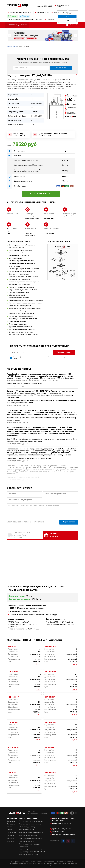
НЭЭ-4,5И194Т (14, 747)
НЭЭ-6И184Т (49, 747)
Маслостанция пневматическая (30, 824)
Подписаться (61, 67)
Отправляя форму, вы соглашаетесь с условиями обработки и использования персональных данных (42, 358)
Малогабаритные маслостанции (30, 838)
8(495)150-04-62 (43, 12)
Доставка (10, 841)
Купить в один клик (41, 194)
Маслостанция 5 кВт (26, 841)
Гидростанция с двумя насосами (31, 821)
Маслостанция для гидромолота (31, 832)
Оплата (9, 827)
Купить (38, 664)
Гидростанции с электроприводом (31, 849)
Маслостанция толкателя (28, 854)
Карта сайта (11, 832)
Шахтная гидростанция (27, 827)
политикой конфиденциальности (47, 865)
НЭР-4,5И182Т (13, 646)
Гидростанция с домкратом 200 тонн (32, 851)
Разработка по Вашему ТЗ (19, 134)
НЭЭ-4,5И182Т (50, 646)
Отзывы (9, 830)
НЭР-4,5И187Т (13, 773)
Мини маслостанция (26, 830)
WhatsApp (13, 16)
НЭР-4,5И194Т (13, 697)
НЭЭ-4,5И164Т (50, 722)
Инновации (11, 824)
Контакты (10, 835)
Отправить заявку (64, 352)
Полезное (10, 838)
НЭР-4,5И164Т (50, 672)
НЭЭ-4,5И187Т (50, 773)
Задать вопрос (69, 522)
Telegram (25, 16)
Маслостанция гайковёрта (28, 835)
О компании (11, 821)
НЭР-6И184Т (49, 697)
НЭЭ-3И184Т (13, 722)
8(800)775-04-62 (61, 829)
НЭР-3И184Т (13, 672)
